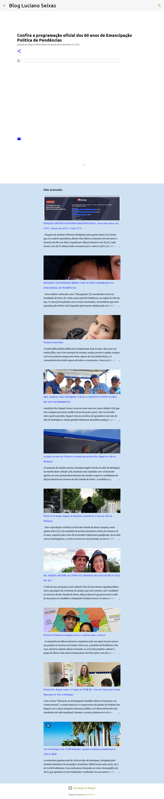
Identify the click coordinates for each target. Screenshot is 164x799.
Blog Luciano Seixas (32, 5)
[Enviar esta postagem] (19, 140)
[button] (19, 51)
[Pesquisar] (60, 5)
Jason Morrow (90, 794)
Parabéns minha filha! (53, 342)
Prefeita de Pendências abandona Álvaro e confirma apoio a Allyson (74, 634)
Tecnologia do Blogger (84, 788)
